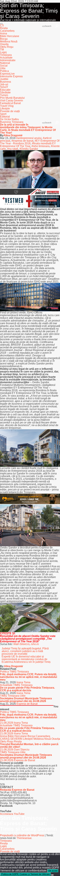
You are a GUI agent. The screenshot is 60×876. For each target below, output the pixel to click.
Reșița (4, 28)
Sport (3, 113)
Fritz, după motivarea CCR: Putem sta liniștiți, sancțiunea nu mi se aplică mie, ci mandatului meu (28, 677)
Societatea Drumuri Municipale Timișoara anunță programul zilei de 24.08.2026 (26, 700)
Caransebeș (7, 30)
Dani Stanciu (21, 749)
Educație (5, 89)
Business (5, 81)
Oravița (4, 44)
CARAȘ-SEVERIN (11, 738)
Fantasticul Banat (10, 103)
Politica (4, 71)
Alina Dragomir (13, 135)
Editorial (5, 116)
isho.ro (35, 644)
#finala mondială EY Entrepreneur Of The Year (28, 145)
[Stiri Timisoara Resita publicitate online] (30, 193)
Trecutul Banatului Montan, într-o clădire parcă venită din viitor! (29, 745)
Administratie (8, 60)
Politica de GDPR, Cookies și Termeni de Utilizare (25, 874)
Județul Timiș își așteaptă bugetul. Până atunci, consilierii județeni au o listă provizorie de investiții (25, 651)
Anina (3, 33)
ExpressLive (7, 73)
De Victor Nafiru (9, 119)
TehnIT (4, 87)
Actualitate (6, 57)
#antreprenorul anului (29, 138)
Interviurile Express (11, 76)
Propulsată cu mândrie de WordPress (22, 835)
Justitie (4, 79)
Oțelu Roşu (6, 46)
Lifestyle (5, 108)
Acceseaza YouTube (12, 813)
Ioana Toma (23, 682)
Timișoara (6, 54)
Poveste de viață (10, 111)
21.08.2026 (7, 722)
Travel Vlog (7, 105)
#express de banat (22, 140)
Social (4, 65)
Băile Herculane (9, 36)
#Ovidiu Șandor (29, 148)
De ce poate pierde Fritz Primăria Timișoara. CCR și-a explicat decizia (27, 689)
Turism (4, 95)
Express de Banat (27, 703)
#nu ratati (12, 148)
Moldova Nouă (8, 41)
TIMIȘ (13, 671)
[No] (52, 874)
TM (2, 49)
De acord (52, 870)
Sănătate (5, 92)
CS (2, 25)
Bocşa (4, 38)
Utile (3, 68)
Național (5, 63)
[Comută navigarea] (1, 23)
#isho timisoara (41, 146)
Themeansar (23, 838)
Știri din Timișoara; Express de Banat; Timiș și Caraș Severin (29, 10)
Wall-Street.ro (21, 644)
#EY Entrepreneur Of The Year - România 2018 (29, 142)
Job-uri (4, 84)
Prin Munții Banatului (12, 97)
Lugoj (3, 52)
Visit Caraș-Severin (11, 100)
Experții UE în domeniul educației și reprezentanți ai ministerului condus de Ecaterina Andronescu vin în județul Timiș (26, 659)
